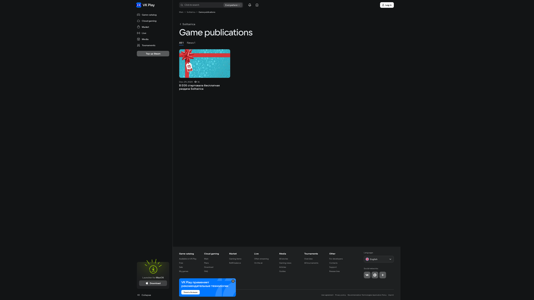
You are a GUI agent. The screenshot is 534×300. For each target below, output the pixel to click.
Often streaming (261, 259)
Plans (206, 263)
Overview (308, 259)
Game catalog (186, 253)
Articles (282, 267)
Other (332, 253)
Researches (334, 271)
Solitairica (188, 24)
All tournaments (311, 263)
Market (233, 253)
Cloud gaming (211, 253)
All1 (181, 42)
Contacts (333, 263)
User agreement (327, 295)
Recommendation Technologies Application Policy (367, 295)
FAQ (206, 271)
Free (181, 263)
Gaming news (285, 263)
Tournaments (311, 253)
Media (282, 253)
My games (183, 271)
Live (256, 253)
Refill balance (235, 263)
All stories (283, 259)
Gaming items (235, 259)
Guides (282, 271)
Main (206, 259)
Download (208, 267)
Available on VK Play (187, 259)
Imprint (391, 295)
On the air (258, 263)
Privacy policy (340, 295)
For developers (336, 259)
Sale (181, 267)
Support (333, 267)
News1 (191, 42)
